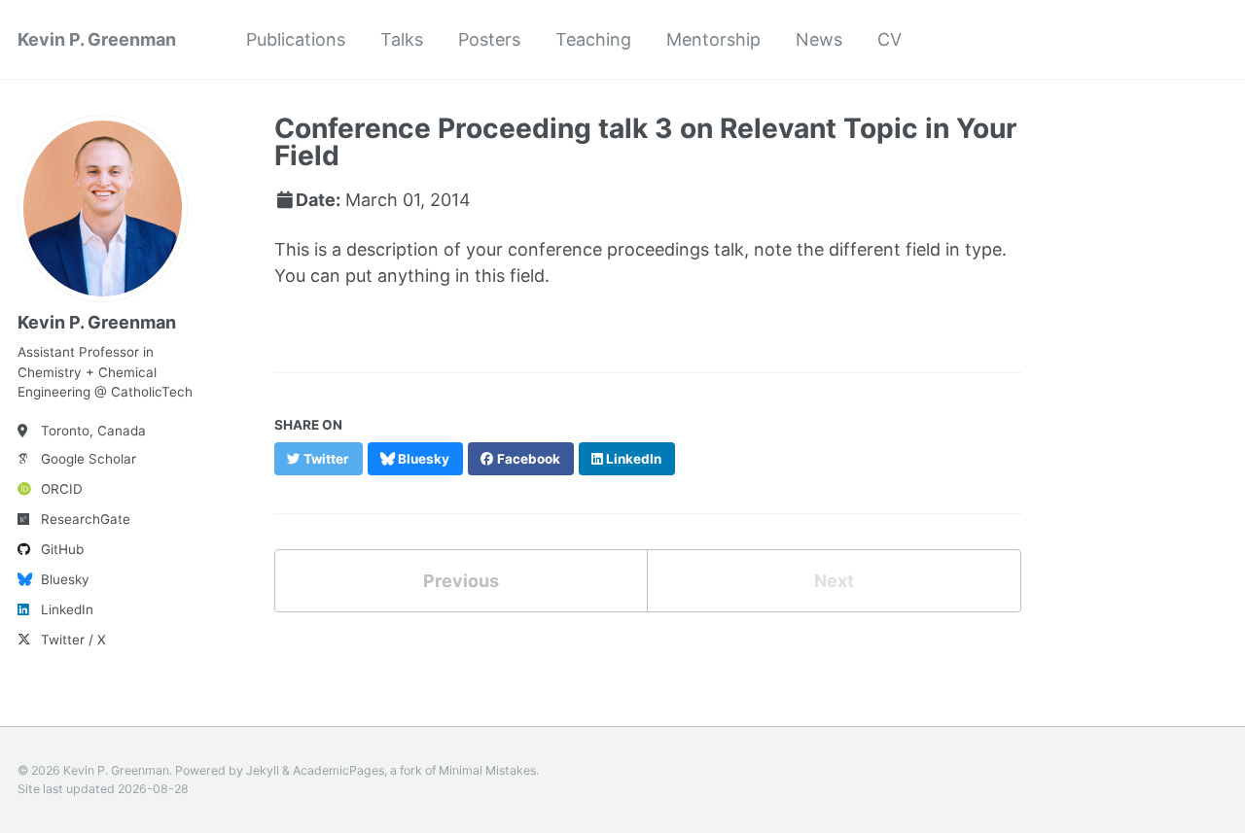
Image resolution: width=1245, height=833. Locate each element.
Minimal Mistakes (487, 770)
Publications (295, 39)
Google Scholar (88, 459)
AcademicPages (338, 770)
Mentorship (713, 39)
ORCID (62, 489)
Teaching (593, 39)
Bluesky (65, 579)
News (819, 39)
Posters (489, 39)
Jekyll (262, 770)
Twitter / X (73, 639)
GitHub (62, 549)
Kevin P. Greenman (97, 39)
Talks (401, 39)
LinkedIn (67, 609)
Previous (461, 581)
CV (889, 39)
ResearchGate (85, 519)
